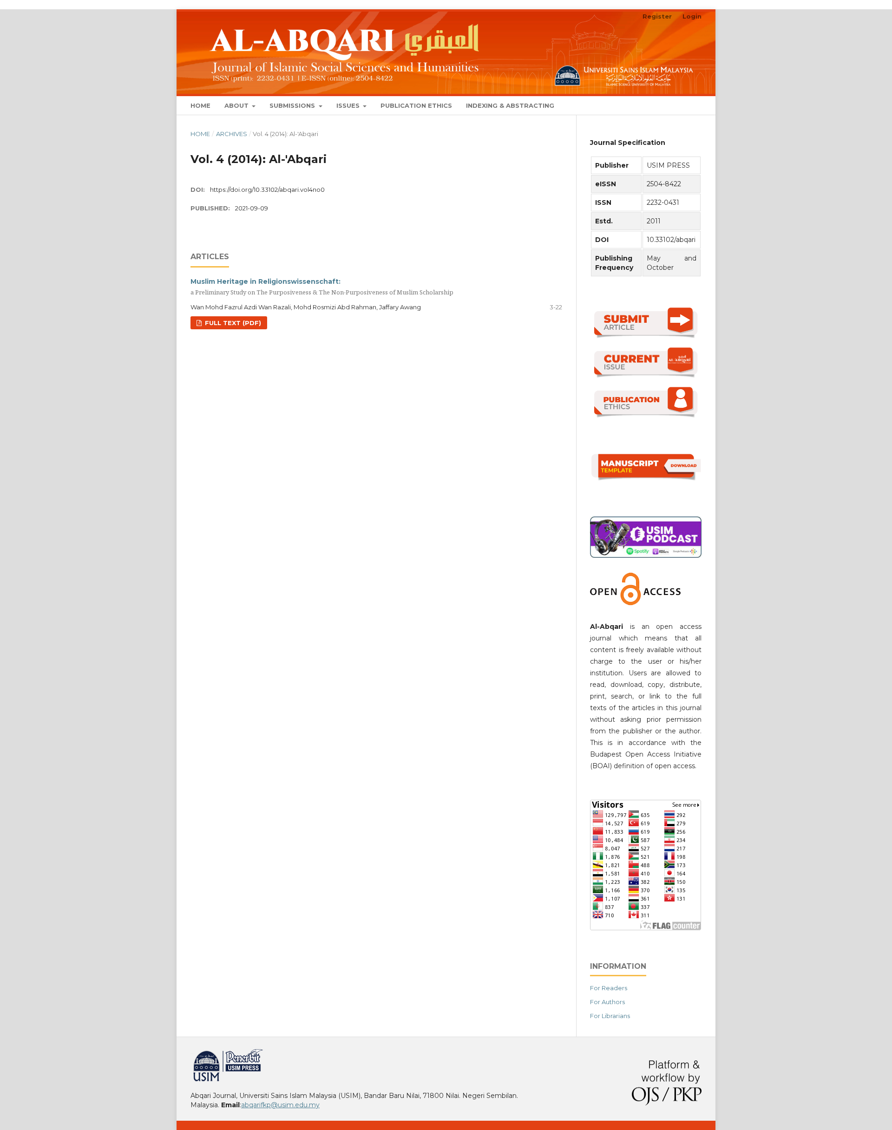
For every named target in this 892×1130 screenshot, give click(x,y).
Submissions (293, 105)
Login (692, 16)
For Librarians (610, 1015)
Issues (348, 105)
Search (683, 105)
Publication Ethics (416, 105)
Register (657, 16)
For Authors (607, 1002)
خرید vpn (191, 1052)
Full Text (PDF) (232, 323)
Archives (231, 133)
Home (200, 105)
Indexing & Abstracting (510, 105)
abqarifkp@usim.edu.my (280, 1105)
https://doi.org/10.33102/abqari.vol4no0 (267, 189)
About (237, 105)
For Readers (608, 988)
